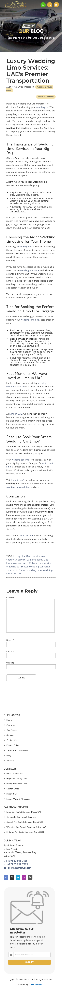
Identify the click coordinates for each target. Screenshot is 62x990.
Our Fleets (11, 730)
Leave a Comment (45, 96)
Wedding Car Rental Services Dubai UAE (26, 827)
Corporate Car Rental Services (21, 817)
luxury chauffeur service (26, 556)
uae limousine (34, 559)
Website (10, 662)
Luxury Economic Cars (16, 784)
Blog (8, 756)
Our (23, 31)
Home (9, 720)
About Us (10, 725)
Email (9, 651)
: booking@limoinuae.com (18, 868)
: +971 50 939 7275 (16, 864)
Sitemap (10, 761)
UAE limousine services (39, 563)
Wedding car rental (17, 566)
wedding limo (34, 570)
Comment (10, 597)
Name (9, 640)
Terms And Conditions (17, 750)
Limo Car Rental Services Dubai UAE (23, 812)
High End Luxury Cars (16, 779)
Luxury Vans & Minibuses (18, 799)
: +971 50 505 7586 (16, 861)
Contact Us (11, 740)
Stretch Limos (12, 789)
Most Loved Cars (14, 774)
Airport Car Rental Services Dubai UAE (24, 822)
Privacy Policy (12, 745)
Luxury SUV (11, 794)
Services (10, 735)
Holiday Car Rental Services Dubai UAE (25, 832)
